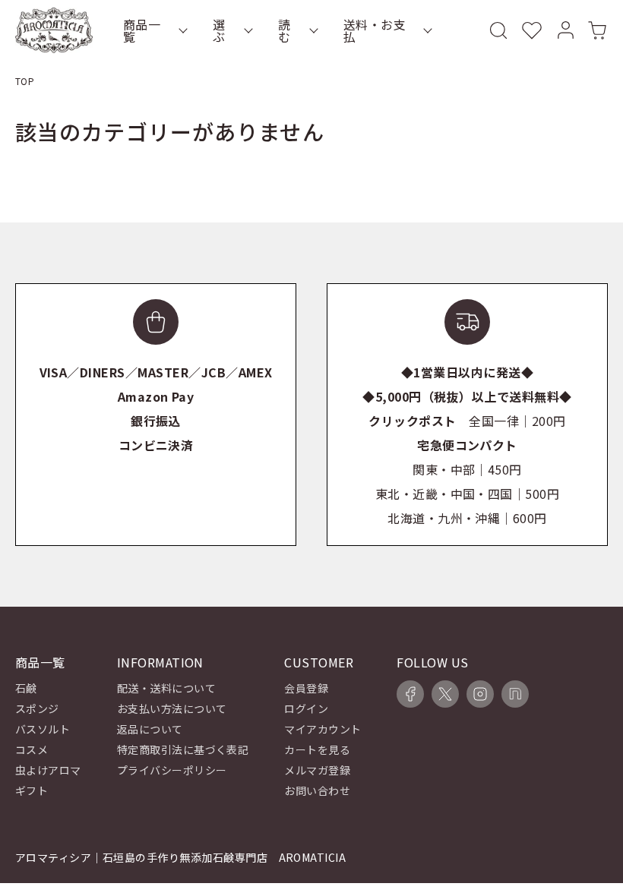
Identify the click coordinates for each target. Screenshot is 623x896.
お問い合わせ (317, 790)
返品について (150, 729)
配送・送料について (166, 688)
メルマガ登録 (317, 770)
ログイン (306, 708)
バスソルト (42, 729)
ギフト (31, 790)
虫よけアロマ (48, 770)
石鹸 (26, 688)
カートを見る (317, 749)
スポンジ (37, 708)
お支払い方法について (172, 708)
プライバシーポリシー (172, 770)
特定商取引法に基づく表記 (183, 749)
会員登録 (306, 688)
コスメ (31, 749)
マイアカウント (322, 729)
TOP (24, 80)
